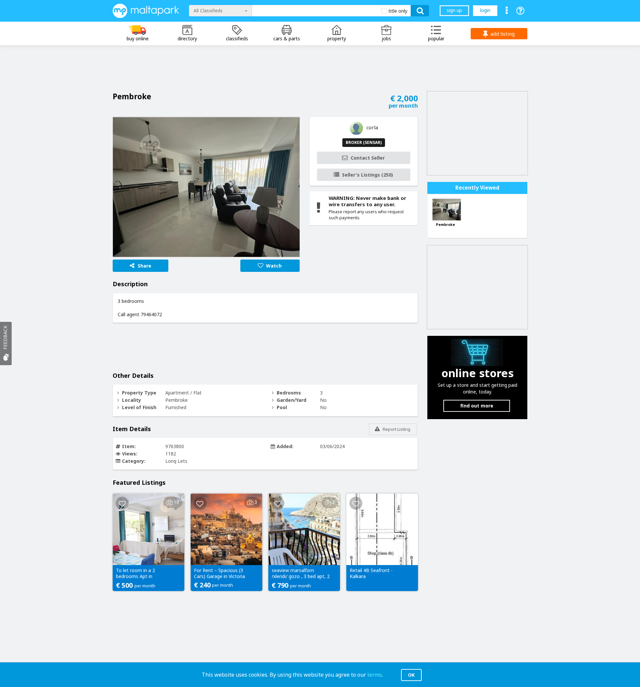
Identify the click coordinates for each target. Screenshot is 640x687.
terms (374, 674)
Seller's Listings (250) (367, 175)
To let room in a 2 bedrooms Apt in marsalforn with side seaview (138, 573)
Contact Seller (368, 158)
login (485, 10)
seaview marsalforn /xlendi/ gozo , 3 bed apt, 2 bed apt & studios (301, 573)
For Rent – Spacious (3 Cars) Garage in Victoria (219, 573)
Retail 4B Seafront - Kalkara (371, 573)
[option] (206, 187)
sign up (454, 10)
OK (411, 675)
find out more (476, 405)
